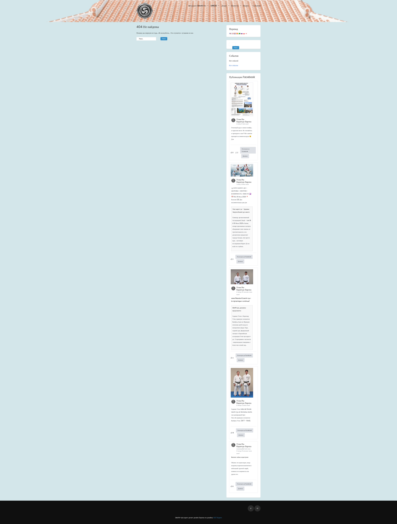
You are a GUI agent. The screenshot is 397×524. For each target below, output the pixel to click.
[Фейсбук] (251, 508)
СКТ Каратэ (217, 517)
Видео (246, 5)
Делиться (245, 156)
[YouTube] (257, 508)
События (257, 5)
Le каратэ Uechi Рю (197, 5)
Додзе (224, 5)
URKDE (214, 5)
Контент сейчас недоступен (239, 457)
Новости (235, 5)
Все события (233, 65)
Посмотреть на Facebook (245, 150)
